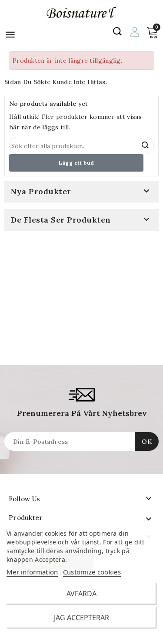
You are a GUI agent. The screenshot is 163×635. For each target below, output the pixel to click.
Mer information (32, 571)
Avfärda (81, 593)
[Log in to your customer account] (134, 31)
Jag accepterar (81, 617)
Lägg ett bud (76, 162)
